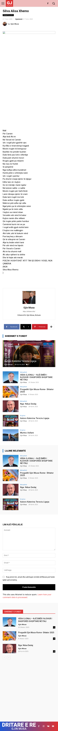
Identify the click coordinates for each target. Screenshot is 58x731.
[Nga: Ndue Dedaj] (10, 406)
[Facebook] (48, 3)
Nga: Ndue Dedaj (28, 404)
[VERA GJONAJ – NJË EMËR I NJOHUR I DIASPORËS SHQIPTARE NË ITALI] (10, 377)
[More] (51, 326)
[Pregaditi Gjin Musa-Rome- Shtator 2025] (10, 392)
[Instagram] (43, 726)
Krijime (22, 415)
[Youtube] (53, 726)
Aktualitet (23, 372)
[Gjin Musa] (5, 24)
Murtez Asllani (27, 433)
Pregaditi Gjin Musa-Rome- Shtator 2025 (36, 632)
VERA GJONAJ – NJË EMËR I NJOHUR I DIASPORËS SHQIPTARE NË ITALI (36, 377)
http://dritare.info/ (29, 311)
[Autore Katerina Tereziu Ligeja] (29, 353)
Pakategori (8, 15)
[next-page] (8, 657)
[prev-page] (4, 657)
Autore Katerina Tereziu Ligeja (20, 361)
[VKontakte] (48, 726)
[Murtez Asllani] (10, 435)
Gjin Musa (15, 24)
